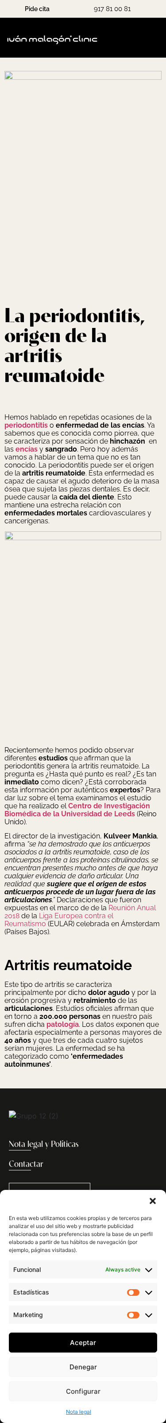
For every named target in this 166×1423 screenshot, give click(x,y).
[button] (152, 1201)
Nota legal (78, 1411)
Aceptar (83, 1342)
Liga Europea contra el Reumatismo (58, 920)
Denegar (83, 1367)
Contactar (26, 1164)
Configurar (83, 1391)
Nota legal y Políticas (44, 1144)
